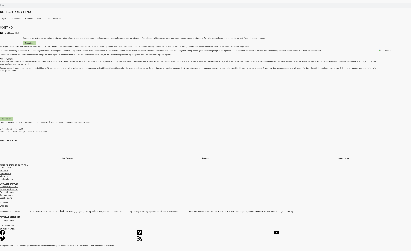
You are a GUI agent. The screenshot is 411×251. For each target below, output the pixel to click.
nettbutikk (212, 212)
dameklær (37, 211)
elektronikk (52, 212)
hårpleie (138, 212)
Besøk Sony (29, 43)
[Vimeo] (139, 232)
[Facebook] (2, 232)
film (72, 212)
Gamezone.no (6, 195)
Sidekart (62, 246)
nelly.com (204, 212)
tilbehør (274, 211)
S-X (19, 33)
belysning (11, 212)
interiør (144, 212)
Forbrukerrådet (8, 225)
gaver (86, 211)
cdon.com (22, 212)
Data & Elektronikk (9, 33)
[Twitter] (2, 238)
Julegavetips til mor (9, 186)
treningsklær (281, 212)
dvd (47, 212)
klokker (158, 212)
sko (257, 211)
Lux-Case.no (67, 158)
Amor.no (205, 158)
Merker (40, 18)
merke (186, 212)
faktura (65, 211)
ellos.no (57, 212)
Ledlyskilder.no (6, 179)
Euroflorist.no (6, 198)
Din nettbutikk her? (54, 18)
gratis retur (106, 212)
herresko (125, 212)
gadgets (76, 212)
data (43, 212)
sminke (262, 211)
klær (163, 211)
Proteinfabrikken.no (9, 189)
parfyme (242, 212)
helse (112, 212)
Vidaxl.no (4, 176)
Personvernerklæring (49, 246)
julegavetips (151, 212)
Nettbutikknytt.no (15, 12)
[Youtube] (276, 232)
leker (177, 212)
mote (191, 212)
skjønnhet (250, 212)
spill (268, 212)
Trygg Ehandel (8, 220)
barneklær (4, 212)
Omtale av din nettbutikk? (78, 246)
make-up (181, 212)
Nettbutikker (16, 18)
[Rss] (139, 238)
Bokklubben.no (7, 192)
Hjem (4, 18)
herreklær (118, 212)
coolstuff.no (29, 212)
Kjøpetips (29, 18)
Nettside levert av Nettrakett (102, 246)
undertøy (289, 212)
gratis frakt (95, 211)
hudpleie (132, 211)
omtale (237, 212)
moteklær (197, 212)
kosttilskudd (171, 212)
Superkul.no (343, 158)
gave (80, 212)
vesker (295, 212)
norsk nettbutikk (225, 211)
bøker (17, 212)
